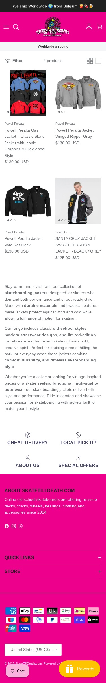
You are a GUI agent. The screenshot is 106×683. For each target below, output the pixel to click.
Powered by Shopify (57, 663)
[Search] (18, 27)
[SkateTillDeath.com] (53, 27)
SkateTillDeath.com (28, 663)
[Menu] (6, 27)
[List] (98, 60)
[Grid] (89, 60)
